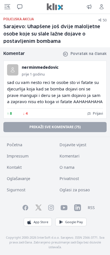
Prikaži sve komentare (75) (55, 126)
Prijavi (97, 113)
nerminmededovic (40, 67)
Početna (14, 144)
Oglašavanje (18, 178)
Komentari (70, 156)
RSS (91, 207)
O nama (67, 167)
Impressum (17, 156)
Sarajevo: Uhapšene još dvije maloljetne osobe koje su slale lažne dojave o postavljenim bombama (51, 34)
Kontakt (14, 167)
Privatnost (69, 178)
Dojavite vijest (73, 144)
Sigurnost (16, 189)
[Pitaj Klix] (20, 7)
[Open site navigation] (7, 7)
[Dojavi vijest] (89, 7)
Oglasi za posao (75, 189)
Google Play (74, 222)
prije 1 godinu (33, 74)
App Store (41, 222)
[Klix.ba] (55, 6)
